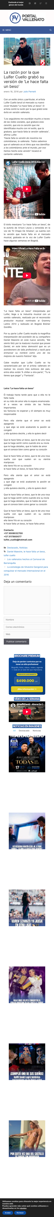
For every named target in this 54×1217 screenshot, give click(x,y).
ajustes (23, 1208)
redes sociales (18, 122)
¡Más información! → (27, 689)
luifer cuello (9, 555)
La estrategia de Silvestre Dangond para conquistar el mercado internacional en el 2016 (26, 571)
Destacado (12, 547)
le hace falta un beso (34, 551)
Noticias (23, 547)
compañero (44, 337)
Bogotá (34, 240)
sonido (7, 317)
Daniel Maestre (14, 551)
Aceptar (8, 1213)
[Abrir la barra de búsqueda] (50, 30)
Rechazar (20, 1213)
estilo (14, 99)
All (14, 730)
